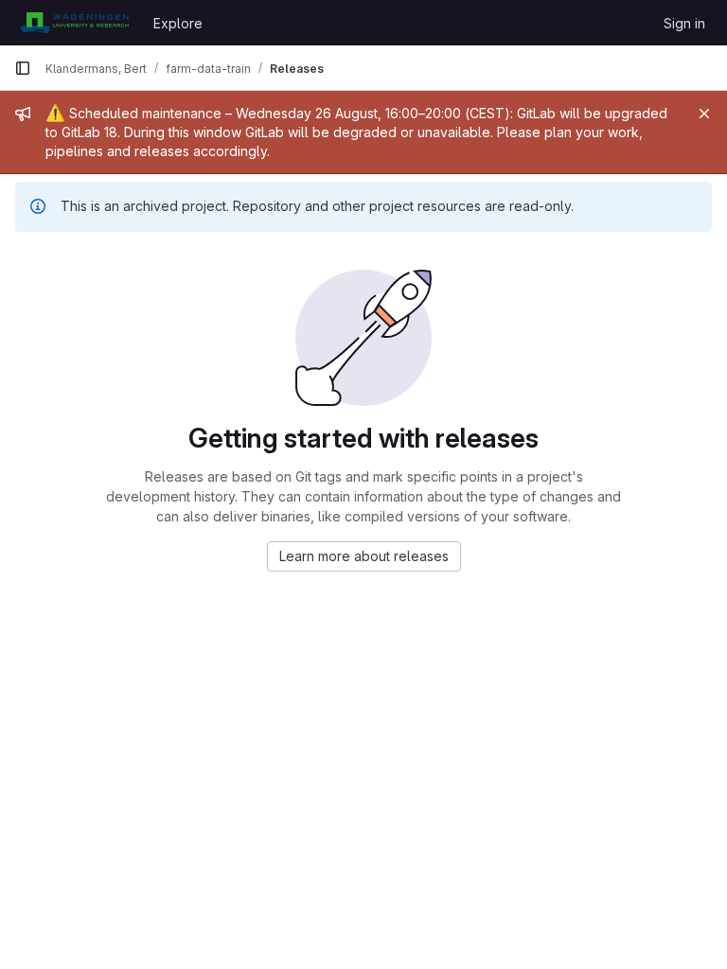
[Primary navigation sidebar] (23, 68)
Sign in (684, 23)
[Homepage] (74, 23)
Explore (178, 23)
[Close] (704, 113)
